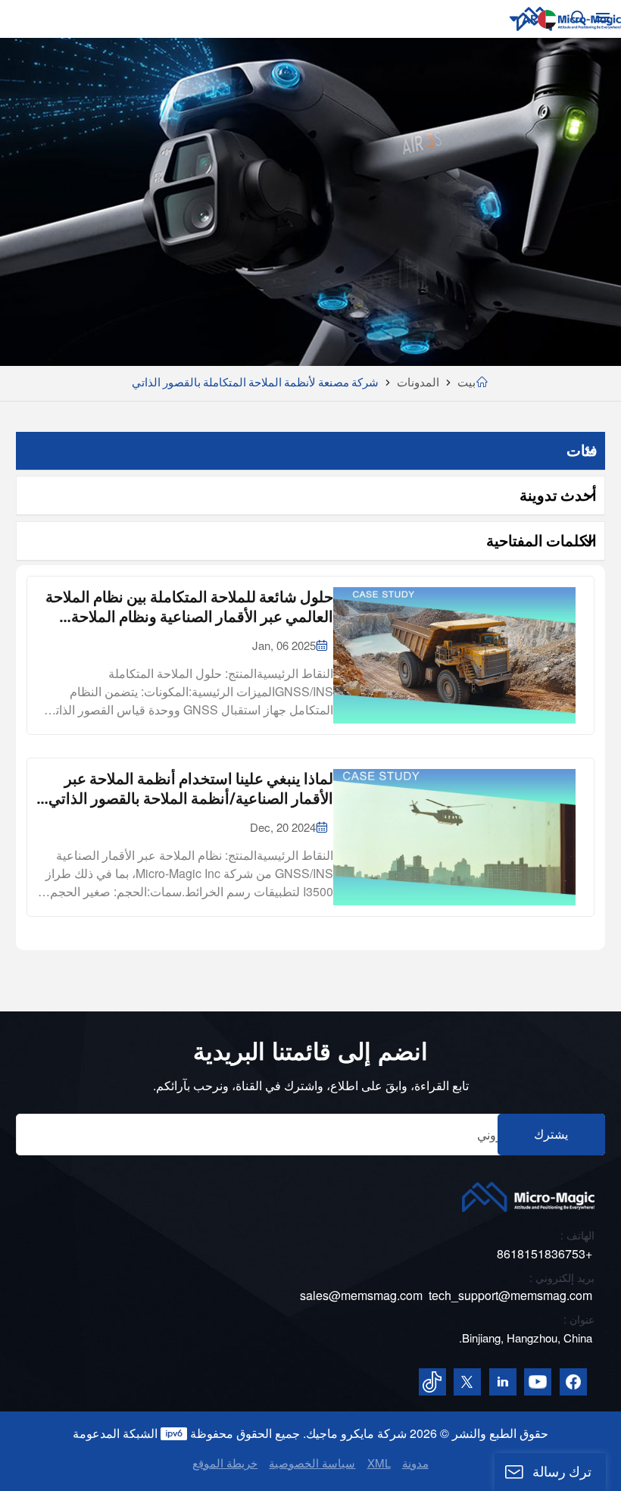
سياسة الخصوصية (312, 1463)
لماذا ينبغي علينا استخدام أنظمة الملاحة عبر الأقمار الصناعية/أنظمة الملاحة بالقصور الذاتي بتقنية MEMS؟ (190, 788)
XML (379, 1463)
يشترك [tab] (551, 1134)
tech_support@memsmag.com (510, 1295)
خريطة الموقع (224, 1463)
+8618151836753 (544, 1253)
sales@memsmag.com (361, 1295)
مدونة (415, 1463)
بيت (466, 382)
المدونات (418, 382)
